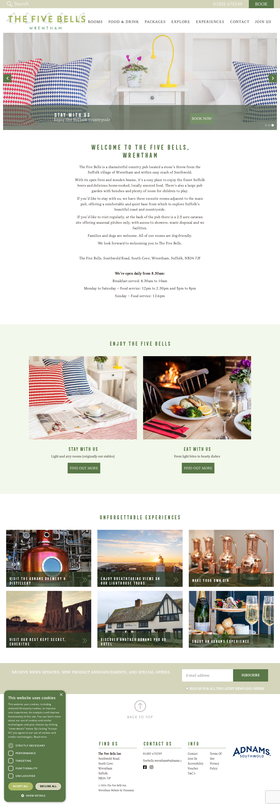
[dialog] (35, 746)
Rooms (95, 21)
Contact (239, 21)
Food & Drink (123, 21)
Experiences (210, 21)
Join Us (263, 21)
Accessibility (195, 763)
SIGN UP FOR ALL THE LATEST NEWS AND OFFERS (226, 689)
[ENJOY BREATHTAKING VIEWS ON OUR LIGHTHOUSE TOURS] (139, 558)
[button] (34, 795)
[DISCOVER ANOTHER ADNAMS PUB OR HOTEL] (139, 619)
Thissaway (128, 790)
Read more (40, 737)
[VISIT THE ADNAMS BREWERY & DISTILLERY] (48, 558)
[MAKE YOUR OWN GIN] (231, 558)
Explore (180, 21)
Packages (155, 21)
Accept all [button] (20, 786)
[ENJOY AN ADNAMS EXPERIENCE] (231, 619)
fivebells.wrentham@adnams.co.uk (165, 760)
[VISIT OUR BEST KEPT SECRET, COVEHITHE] (48, 619)
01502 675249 (227, 4)
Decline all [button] (48, 786)
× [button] (61, 694)
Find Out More (84, 468)
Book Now (202, 118)
